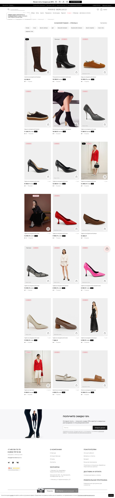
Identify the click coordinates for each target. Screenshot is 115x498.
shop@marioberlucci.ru (15, 457)
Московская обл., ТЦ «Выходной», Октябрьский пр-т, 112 (60, 475)
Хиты (37, 13)
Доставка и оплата (85, 13)
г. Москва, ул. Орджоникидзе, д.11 (60, 479)
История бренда (55, 456)
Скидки (69, 13)
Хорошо (111, 495)
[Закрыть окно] (76, 491)
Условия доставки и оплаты (92, 475)
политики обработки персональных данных (79, 432)
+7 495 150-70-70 (14, 449)
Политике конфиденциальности (86, 495)
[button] (103, 23)
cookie (11, 495)
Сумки (42, 13)
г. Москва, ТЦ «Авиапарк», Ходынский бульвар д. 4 (58, 471)
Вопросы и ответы (89, 456)
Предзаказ (48, 13)
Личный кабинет (89, 453)
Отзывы (52, 459)
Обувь (33, 13)
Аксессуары (56, 13)
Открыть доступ (100, 427)
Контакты (53, 462)
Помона (11, 5)
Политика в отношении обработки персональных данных (94, 465)
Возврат (86, 459)
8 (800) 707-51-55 (96, 5)
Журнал (63, 13)
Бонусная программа (90, 462)
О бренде (75, 13)
